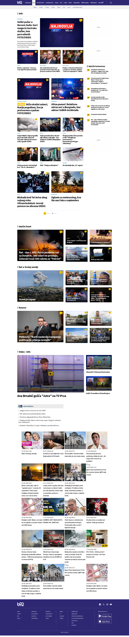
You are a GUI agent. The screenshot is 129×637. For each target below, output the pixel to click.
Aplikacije (74, 620)
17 (61, 232)
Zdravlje (34, 611)
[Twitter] (104, 604)
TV (60, 614)
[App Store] (105, 621)
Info (20, 390)
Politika (43, 65)
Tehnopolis (49, 614)
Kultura (33, 616)
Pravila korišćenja (77, 616)
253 (88, 78)
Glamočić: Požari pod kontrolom (98, 372)
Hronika (20, 19)
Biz (18, 616)
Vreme (61, 618)
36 (52, 213)
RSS (73, 623)
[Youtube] (111, 604)
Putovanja (34, 614)
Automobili (49, 616)
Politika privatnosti (78, 618)
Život (18, 618)
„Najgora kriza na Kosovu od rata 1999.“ (33, 411)
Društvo (54, 194)
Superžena (34, 618)
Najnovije (28, 2)
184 (88, 97)
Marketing (75, 611)
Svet (18, 65)
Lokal (47, 618)
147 (88, 106)
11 (109, 272)
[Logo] (19, 2)
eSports (48, 611)
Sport (19, 614)
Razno (65, 163)
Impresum (74, 614)
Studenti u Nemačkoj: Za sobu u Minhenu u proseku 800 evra (39, 425)
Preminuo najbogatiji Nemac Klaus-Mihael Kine (35, 417)
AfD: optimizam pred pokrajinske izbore (32, 414)
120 (88, 115)
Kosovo (21, 334)
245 (88, 89)
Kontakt (74, 625)
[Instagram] (107, 604)
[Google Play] (105, 616)
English (62, 616)
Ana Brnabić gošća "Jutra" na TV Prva (41, 396)
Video (61, 611)
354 (88, 70)
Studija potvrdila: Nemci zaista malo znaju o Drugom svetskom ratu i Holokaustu (39, 421)
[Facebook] (100, 604)
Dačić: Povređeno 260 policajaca (98, 393)
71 (88, 120)
